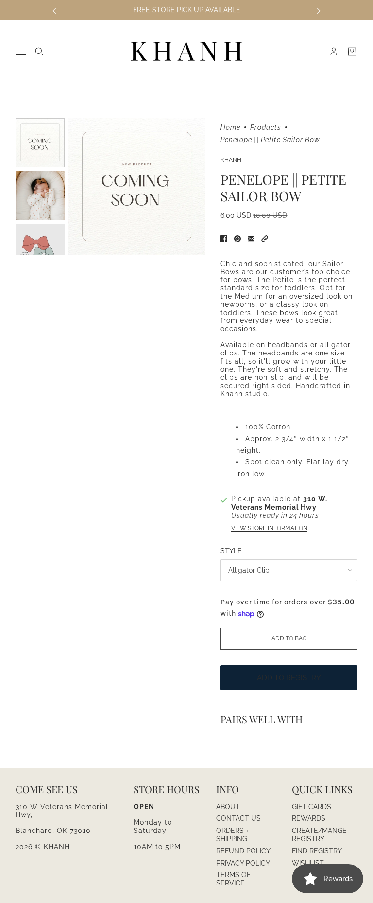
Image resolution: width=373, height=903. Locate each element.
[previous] (54, 10)
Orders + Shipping (232, 835)
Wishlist (308, 863)
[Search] (39, 51)
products (265, 127)
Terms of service (233, 879)
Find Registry (317, 851)
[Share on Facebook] (224, 238)
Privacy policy (243, 863)
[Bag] (352, 51)
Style (231, 551)
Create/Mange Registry (319, 835)
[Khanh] (186, 52)
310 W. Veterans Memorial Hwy (279, 503)
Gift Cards (311, 807)
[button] (264, 238)
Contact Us (238, 818)
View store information (269, 528)
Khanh (230, 160)
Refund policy (243, 851)
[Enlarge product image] (136, 186)
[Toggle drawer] (21, 52)
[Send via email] (251, 238)
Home (230, 127)
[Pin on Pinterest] (237, 238)
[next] (318, 10)
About (228, 807)
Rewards (308, 818)
